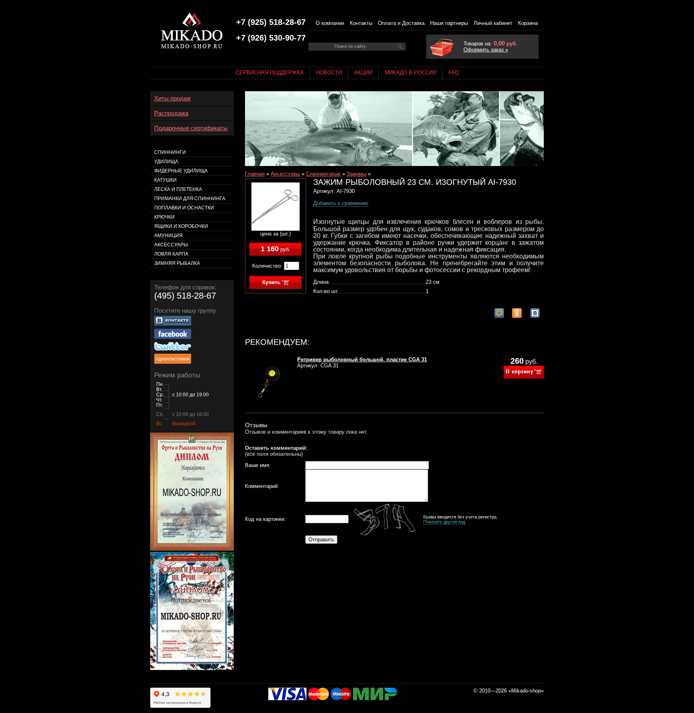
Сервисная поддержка (270, 73)
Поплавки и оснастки (184, 207)
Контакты (361, 23)
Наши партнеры (449, 23)
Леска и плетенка (178, 189)
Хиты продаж (172, 98)
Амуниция (168, 235)
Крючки (164, 217)
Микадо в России (410, 73)
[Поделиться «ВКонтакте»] (535, 313)
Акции (363, 73)
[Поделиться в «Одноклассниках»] (517, 313)
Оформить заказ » (485, 50)
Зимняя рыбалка (177, 263)
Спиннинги (170, 152)
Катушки (165, 180)
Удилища (166, 161)
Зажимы (356, 174)
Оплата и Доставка (401, 23)
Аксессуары (285, 174)
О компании (330, 23)
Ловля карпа (171, 254)
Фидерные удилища (181, 170)
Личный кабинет (493, 23)
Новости (329, 73)
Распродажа (171, 113)
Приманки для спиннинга (189, 198)
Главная (255, 174)
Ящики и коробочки (181, 226)
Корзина (528, 23)
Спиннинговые (323, 174)
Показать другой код (444, 521)
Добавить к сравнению (340, 203)
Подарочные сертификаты (191, 128)
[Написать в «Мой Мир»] (499, 313)
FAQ (454, 73)
